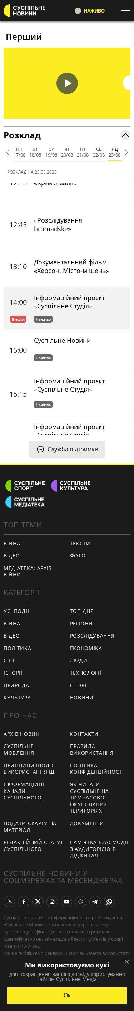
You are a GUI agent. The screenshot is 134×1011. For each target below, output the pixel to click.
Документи (87, 823)
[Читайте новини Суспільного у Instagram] (52, 901)
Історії (13, 672)
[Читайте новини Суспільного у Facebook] (23, 901)
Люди (79, 660)
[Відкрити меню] (127, 10)
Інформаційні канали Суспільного (24, 791)
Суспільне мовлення (19, 749)
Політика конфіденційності (97, 768)
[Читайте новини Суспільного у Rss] (9, 901)
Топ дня (82, 611)
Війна (12, 543)
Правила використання (92, 749)
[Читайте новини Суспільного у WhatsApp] (109, 901)
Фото (78, 555)
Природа (16, 685)
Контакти (84, 733)
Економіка (86, 648)
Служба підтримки (73, 449)
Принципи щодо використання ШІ (30, 768)
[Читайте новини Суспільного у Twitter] (38, 901)
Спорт (79, 685)
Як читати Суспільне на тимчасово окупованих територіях (89, 797)
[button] (67, 83)
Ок (67, 995)
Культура (17, 697)
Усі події (16, 611)
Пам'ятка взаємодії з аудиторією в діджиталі (99, 849)
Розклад (22, 135)
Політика (17, 648)
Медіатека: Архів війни (28, 571)
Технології (85, 672)
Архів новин (22, 733)
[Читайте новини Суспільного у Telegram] (95, 901)
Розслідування (92, 635)
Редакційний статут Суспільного (34, 845)
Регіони (81, 623)
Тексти (80, 543)
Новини (82, 697)
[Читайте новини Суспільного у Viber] (80, 901)
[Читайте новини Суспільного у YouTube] (66, 901)
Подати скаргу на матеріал (30, 826)
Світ (9, 660)
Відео (12, 555)
